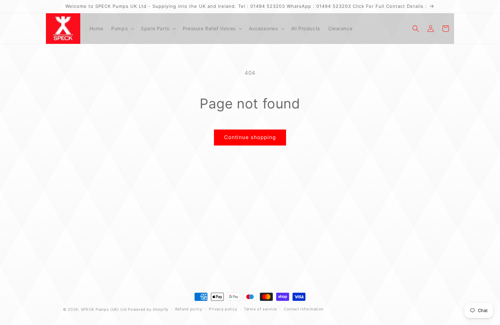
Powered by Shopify (148, 309)
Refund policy (188, 309)
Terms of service (260, 309)
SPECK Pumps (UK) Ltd (104, 309)
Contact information (303, 309)
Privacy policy (223, 309)
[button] (122, 28)
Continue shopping (250, 137)
